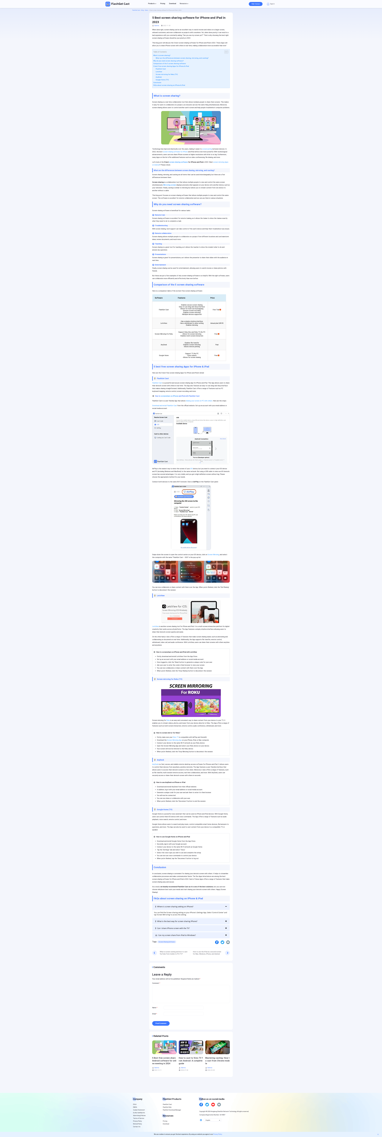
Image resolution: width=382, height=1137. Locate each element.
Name (154, 1008)
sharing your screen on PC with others (199, 401)
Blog (142, 10)
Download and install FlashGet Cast (164, 406)
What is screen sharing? (161, 55)
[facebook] (217, 942)
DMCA (135, 1107)
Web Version (255, 4)
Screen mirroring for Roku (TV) (167, 74)
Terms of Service (138, 1118)
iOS (191, 469)
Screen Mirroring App (174, 740)
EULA (134, 1104)
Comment (156, 983)
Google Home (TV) (162, 80)
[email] (219, 1104)
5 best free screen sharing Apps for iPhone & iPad (171, 66)
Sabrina (156, 25)
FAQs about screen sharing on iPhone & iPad (169, 85)
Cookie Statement (139, 1110)
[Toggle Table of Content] (225, 52)
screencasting (207, 149)
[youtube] (213, 1104)
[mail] (228, 942)
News (146, 10)
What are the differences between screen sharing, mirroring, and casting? (182, 58)
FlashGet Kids (167, 1107)
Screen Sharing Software (167, 942)
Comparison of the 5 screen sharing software (169, 63)
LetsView (159, 72)
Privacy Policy (137, 1121)
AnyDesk (159, 77)
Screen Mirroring (213, 555)
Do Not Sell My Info (139, 1113)
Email (154, 1014)
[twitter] (222, 942)
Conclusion (157, 82)
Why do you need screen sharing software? (168, 61)
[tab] (191, 906)
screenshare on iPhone (169, 396)
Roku (168, 720)
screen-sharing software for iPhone (175, 152)
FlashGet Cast (120, 3)
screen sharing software (178, 162)
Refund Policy (137, 1124)
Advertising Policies (139, 1115)
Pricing (165, 1121)
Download (166, 1124)
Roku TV (176, 737)
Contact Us (136, 1126)
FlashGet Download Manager (172, 1110)
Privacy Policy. (217, 1134)
